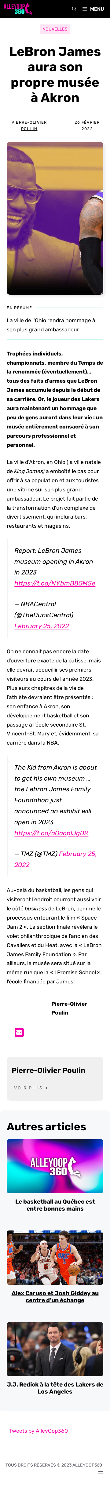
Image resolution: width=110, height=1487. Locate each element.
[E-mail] (19, 1034)
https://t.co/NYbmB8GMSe (54, 583)
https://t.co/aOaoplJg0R (51, 833)
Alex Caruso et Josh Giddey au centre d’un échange (55, 1297)
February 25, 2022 (41, 626)
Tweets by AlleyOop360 (38, 1431)
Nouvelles (55, 29)
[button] (74, 9)
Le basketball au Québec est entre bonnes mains (55, 1205)
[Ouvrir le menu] (101, 1472)
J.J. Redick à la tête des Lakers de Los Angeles (55, 1388)
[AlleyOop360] (17, 9)
